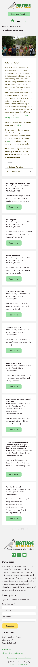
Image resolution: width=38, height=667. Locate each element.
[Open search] (25, 21)
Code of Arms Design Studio (19, 664)
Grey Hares (20, 453)
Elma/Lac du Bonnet (14, 327)
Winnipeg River (11, 220)
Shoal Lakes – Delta (13, 363)
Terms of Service (24, 658)
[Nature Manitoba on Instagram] (19, 555)
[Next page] (27, 529)
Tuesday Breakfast (13, 487)
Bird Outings (20, 188)
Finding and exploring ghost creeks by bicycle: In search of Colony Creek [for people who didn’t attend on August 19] (18, 445)
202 (22, 529)
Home (4, 27)
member (10, 141)
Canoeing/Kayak (11, 411)
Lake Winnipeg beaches (15, 291)
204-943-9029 (8, 649)
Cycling (27, 453)
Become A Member (19, 14)
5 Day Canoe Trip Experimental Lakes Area (18, 400)
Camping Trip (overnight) (14, 409)
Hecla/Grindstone (13, 256)
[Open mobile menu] (18, 21)
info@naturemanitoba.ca (12, 653)
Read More (13, 207)
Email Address (8, 604)
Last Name (6, 616)
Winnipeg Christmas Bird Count (18, 184)
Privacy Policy (12, 658)
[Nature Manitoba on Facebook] (14, 555)
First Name (6, 610)
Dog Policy (17, 125)
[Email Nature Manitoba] (24, 555)
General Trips (20, 406)
